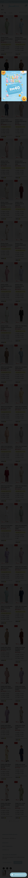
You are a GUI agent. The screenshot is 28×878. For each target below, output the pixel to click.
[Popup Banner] (14, 101)
